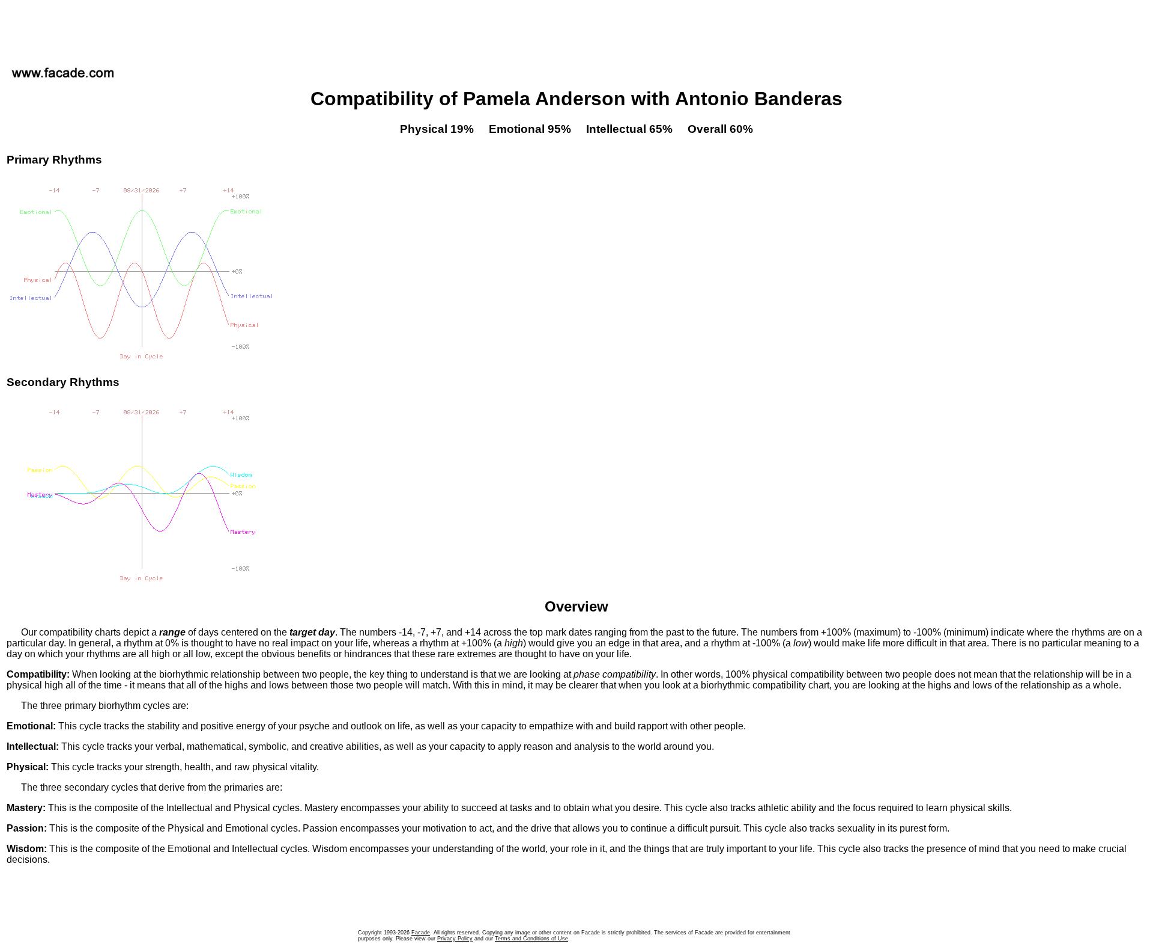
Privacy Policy (455, 939)
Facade (420, 933)
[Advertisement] (576, 29)
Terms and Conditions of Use (531, 939)
